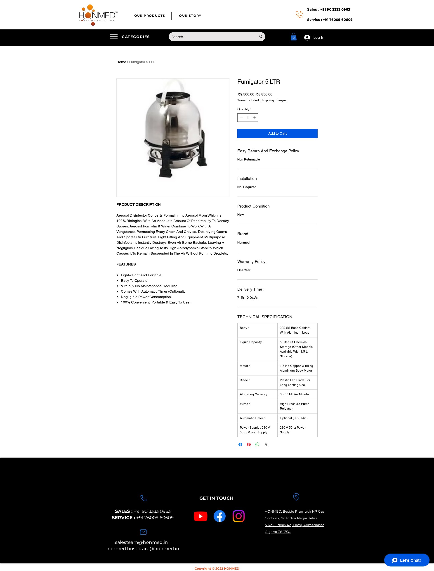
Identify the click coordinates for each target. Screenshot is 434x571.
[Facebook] (220, 516)
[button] (130, 36)
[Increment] (254, 118)
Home (121, 62)
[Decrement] (241, 118)
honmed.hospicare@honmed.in (142, 548)
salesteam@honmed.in (141, 542)
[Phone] (143, 498)
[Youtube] (201, 516)
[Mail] (143, 532)
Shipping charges (274, 100)
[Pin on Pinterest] (249, 444)
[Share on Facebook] (240, 444)
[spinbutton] (248, 118)
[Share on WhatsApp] (257, 444)
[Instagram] (239, 516)
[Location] (296, 496)
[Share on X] (266, 444)
